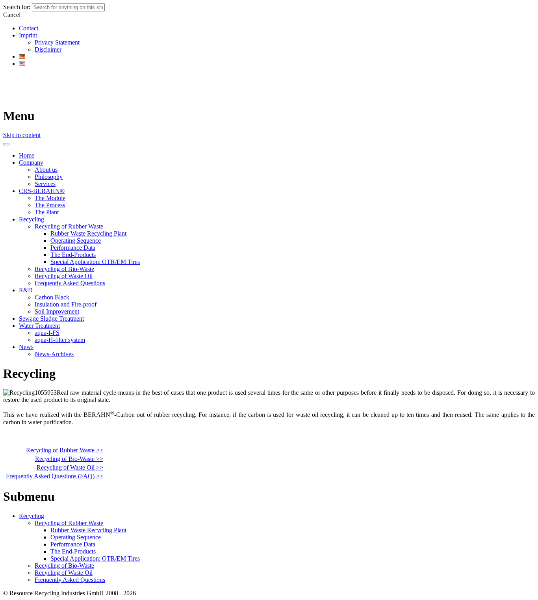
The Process (50, 205)
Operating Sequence (75, 240)
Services (45, 183)
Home (26, 155)
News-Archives (54, 354)
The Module (50, 198)
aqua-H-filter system (60, 339)
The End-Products (73, 254)
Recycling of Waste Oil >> (70, 467)
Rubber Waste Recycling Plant (88, 233)
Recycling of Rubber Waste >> (64, 450)
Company (31, 162)
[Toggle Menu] (6, 144)
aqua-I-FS (47, 332)
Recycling (31, 219)
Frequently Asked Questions (70, 283)
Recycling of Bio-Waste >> (69, 458)
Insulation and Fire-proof (65, 304)
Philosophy (49, 176)
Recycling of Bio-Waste (64, 269)
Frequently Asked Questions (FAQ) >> (54, 476)
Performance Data (72, 247)
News (26, 347)
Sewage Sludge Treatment (51, 318)
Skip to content (22, 135)
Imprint (28, 35)
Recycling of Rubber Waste (69, 226)
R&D (26, 290)
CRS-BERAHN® (42, 191)
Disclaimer (48, 49)
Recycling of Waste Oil (64, 276)
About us (46, 169)
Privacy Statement (57, 42)
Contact (28, 28)
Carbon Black (52, 297)
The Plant (47, 212)
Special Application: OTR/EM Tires (95, 261)
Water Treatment (39, 325)
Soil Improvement (57, 311)
